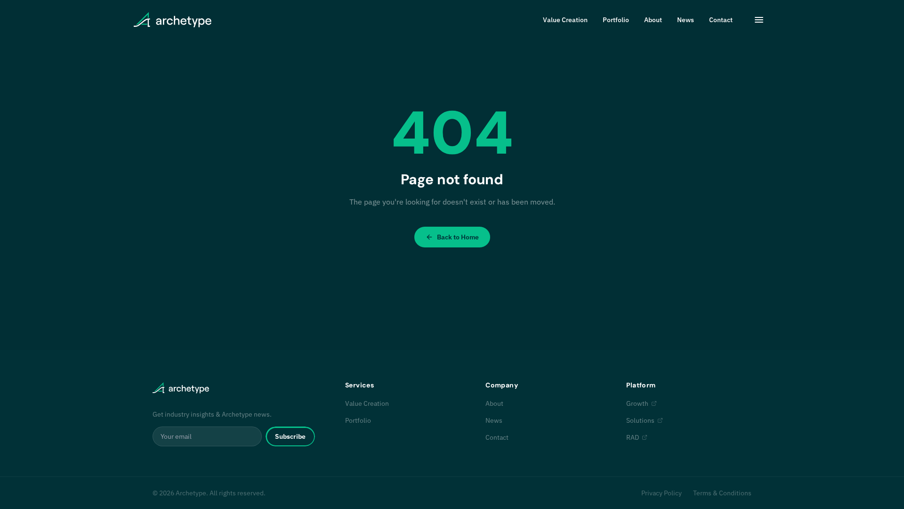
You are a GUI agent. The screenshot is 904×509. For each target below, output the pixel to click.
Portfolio (616, 20)
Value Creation (565, 20)
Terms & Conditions (722, 493)
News (685, 20)
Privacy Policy (661, 493)
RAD (632, 437)
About (653, 20)
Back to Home (458, 237)
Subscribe (290, 436)
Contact (721, 20)
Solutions (640, 420)
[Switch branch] (759, 19)
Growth (637, 403)
